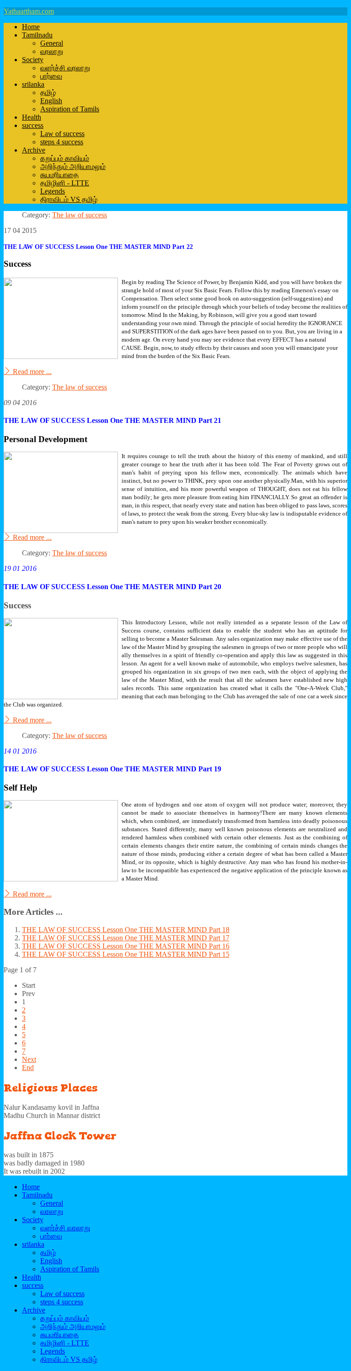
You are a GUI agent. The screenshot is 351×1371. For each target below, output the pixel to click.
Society (32, 59)
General (51, 43)
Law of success (62, 133)
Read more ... (31, 371)
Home (31, 27)
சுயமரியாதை (59, 175)
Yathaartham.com (29, 11)
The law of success (79, 215)
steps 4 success (61, 142)
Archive (33, 150)
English (51, 101)
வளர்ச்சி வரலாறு (65, 68)
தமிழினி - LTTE (64, 183)
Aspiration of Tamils (69, 109)
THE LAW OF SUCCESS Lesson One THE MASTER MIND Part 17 (125, 938)
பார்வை (51, 76)
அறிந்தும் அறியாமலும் (73, 166)
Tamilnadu (37, 35)
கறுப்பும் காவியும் (64, 158)
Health (31, 117)
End (28, 1067)
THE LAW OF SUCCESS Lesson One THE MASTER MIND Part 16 (125, 946)
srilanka (33, 84)
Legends (52, 191)
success (32, 125)
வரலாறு (51, 51)
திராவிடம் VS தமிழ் (68, 199)
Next (29, 1059)
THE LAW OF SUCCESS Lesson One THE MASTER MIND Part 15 (125, 954)
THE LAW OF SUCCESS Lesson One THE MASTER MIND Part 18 (125, 929)
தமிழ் (48, 92)
